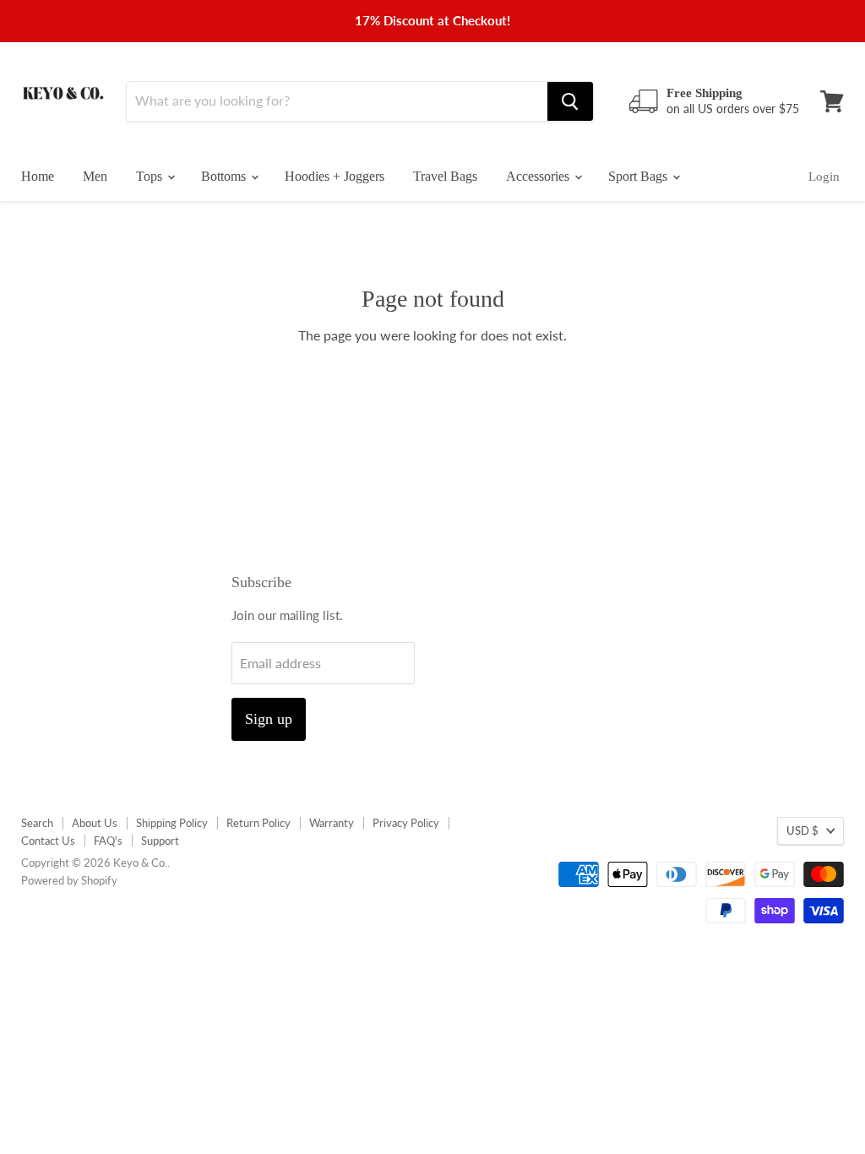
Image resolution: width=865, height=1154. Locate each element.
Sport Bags (639, 176)
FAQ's (108, 840)
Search (37, 823)
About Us (94, 823)
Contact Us (48, 840)
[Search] (570, 101)
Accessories (539, 176)
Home (37, 176)
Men (95, 176)
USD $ (802, 830)
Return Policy (258, 823)
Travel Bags (445, 176)
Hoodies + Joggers (334, 176)
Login (824, 176)
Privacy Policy (406, 823)
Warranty (331, 823)
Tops (151, 176)
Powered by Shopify (69, 880)
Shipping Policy (172, 823)
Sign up (268, 718)
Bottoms (225, 176)
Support (160, 840)
